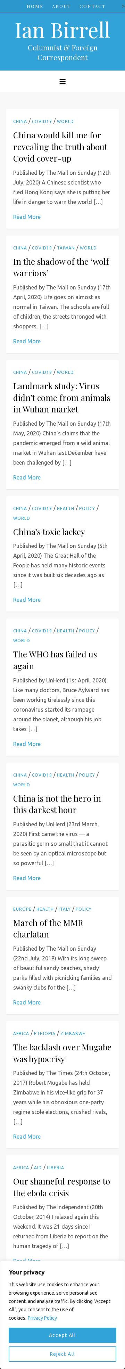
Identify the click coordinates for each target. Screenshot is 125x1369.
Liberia (55, 1167)
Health (65, 508)
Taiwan (66, 248)
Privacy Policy (42, 1318)
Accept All (62, 1335)
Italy (65, 909)
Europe (22, 909)
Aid (38, 1167)
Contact (93, 6)
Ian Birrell (62, 29)
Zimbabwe (72, 1033)
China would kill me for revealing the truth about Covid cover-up (60, 146)
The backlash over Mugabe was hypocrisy (62, 1052)
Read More (27, 217)
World (65, 121)
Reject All (62, 1354)
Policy (87, 508)
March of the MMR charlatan (48, 928)
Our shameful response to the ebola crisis (61, 1186)
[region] (62, 1315)
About (61, 6)
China (20, 121)
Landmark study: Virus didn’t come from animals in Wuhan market (61, 397)
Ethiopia (45, 1033)
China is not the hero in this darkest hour (57, 804)
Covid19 (42, 121)
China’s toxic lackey (49, 531)
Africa (21, 1033)
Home (35, 6)
